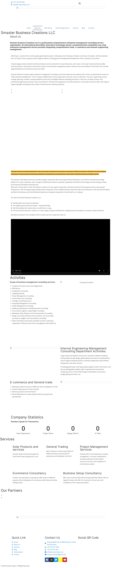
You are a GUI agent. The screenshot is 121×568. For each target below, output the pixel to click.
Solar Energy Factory (62, 28)
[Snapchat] (60, 560)
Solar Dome (48, 28)
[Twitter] (56, 560)
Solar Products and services (25, 448)
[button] (79, 3)
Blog (83, 28)
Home (29, 28)
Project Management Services (94, 448)
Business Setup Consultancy (82, 473)
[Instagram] (51, 560)
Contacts (91, 28)
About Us (37, 28)
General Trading (57, 446)
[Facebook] (47, 560)
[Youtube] (65, 560)
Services (75, 28)
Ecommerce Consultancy (29, 473)
